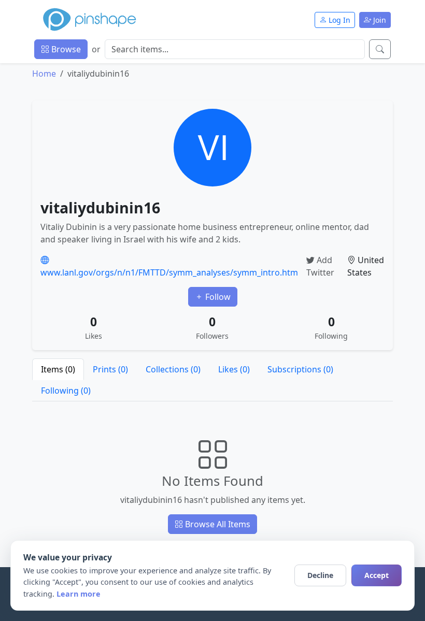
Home (44, 73)
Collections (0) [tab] (173, 369)
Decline (320, 575)
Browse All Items (216, 524)
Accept (376, 575)
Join (378, 20)
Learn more (78, 594)
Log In (338, 20)
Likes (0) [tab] (234, 369)
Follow (217, 296)
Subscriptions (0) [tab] (300, 369)
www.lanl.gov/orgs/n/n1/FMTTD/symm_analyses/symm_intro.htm (169, 272)
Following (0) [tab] (66, 390)
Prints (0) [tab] (110, 369)
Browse (65, 49)
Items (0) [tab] (58, 369)
